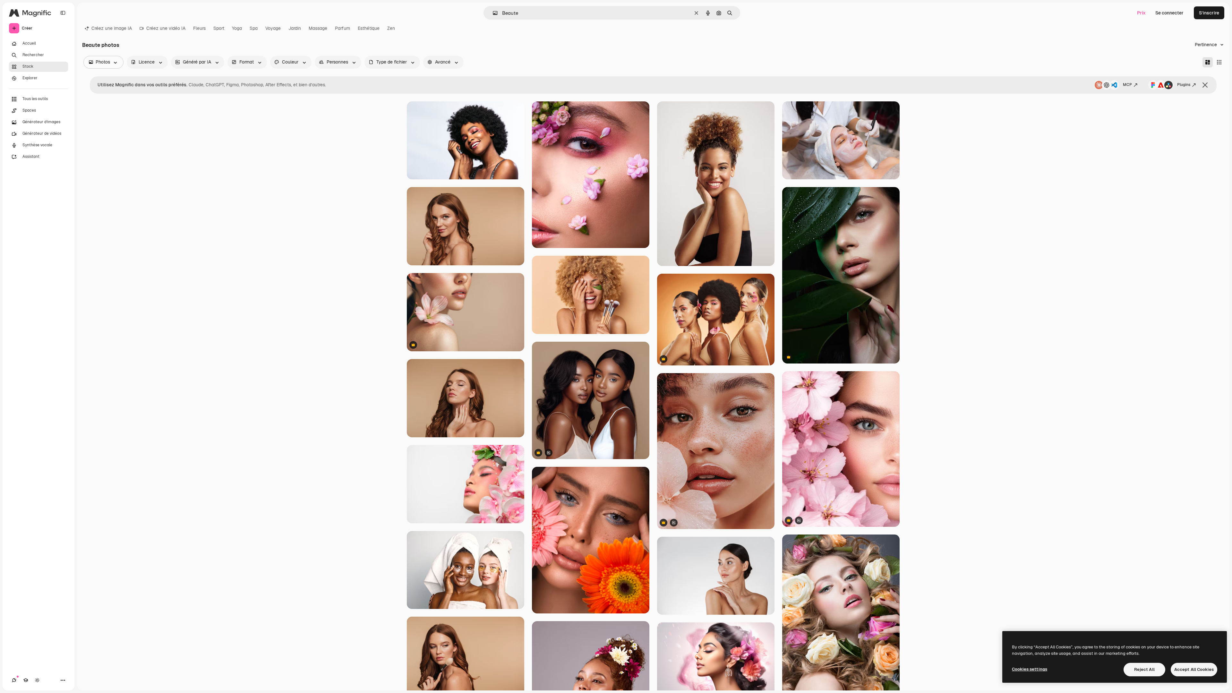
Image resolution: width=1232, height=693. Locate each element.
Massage (318, 28)
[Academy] (26, 680)
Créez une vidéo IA (165, 28)
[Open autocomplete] (492, 13)
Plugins (1183, 84)
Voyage (273, 28)
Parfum (342, 28)
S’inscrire (1209, 13)
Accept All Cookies (1194, 669)
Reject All (1144, 669)
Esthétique (369, 28)
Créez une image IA (111, 28)
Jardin (294, 28)
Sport (218, 28)
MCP (1127, 84)
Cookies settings (1029, 669)
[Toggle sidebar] (63, 13)
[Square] (1219, 62)
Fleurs (199, 28)
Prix (1141, 13)
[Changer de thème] (37, 680)
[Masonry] (1207, 62)
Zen (391, 28)
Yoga (237, 28)
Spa (254, 28)
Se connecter (1169, 13)
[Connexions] (14, 680)
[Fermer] (1205, 85)
